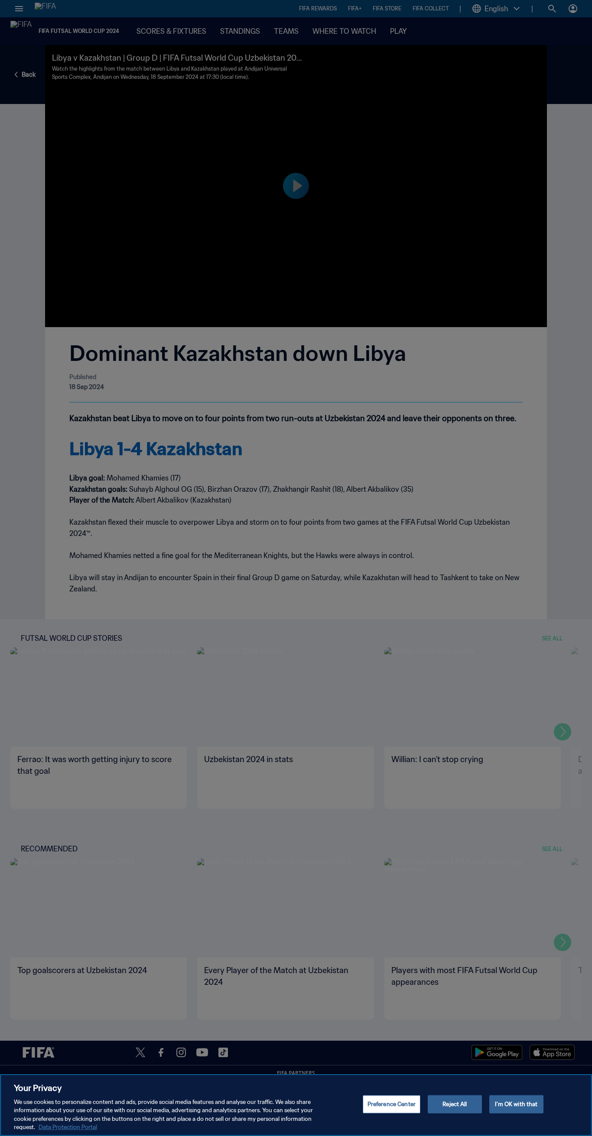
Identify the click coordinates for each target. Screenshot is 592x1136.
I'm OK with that (516, 1104)
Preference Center (392, 1104)
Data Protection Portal (68, 1127)
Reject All (454, 1104)
